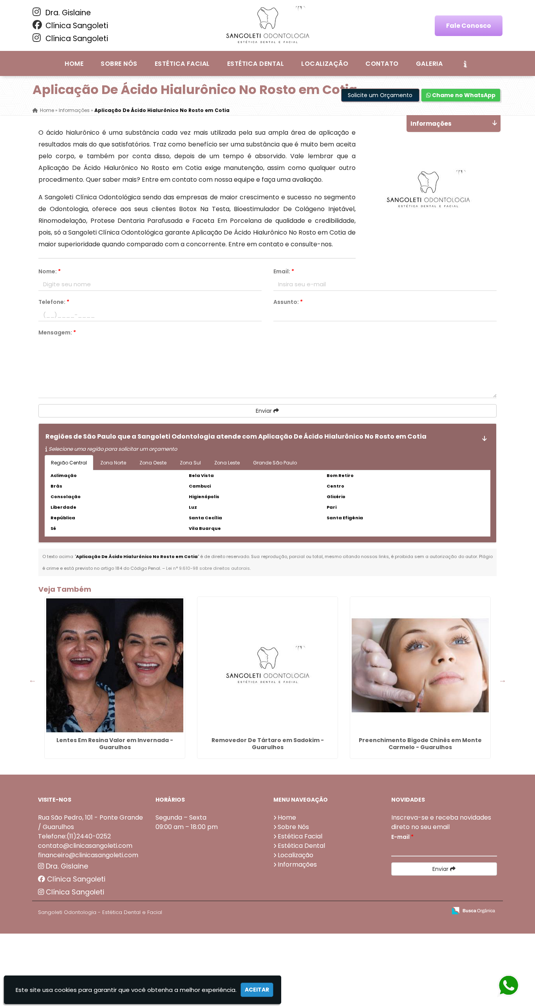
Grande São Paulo (275, 462)
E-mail (402, 837)
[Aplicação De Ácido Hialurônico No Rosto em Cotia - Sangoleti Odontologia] (267, 25)
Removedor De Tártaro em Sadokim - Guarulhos (267, 743)
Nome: (49, 271)
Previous (32, 680)
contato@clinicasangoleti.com (85, 845)
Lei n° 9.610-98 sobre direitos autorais (208, 568)
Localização (324, 63)
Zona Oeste (152, 462)
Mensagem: (57, 332)
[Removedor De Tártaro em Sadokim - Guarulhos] (267, 665)
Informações (297, 864)
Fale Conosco (468, 25)
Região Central (69, 462)
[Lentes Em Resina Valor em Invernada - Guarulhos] (115, 665)
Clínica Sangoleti (75, 25)
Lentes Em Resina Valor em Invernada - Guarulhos (114, 743)
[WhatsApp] (508, 985)
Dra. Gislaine (67, 12)
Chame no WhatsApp (463, 95)
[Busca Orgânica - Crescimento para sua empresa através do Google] (473, 909)
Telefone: (53, 302)
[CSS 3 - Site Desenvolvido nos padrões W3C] (410, 911)
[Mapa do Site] (362, 911)
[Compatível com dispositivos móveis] (437, 911)
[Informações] (465, 63)
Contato (381, 63)
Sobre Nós (119, 63)
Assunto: (288, 302)
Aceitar (257, 990)
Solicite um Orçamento (380, 95)
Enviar (264, 411)
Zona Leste (227, 462)
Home (74, 63)
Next (502, 680)
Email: (283, 271)
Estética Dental (255, 63)
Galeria (429, 63)
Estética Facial (182, 63)
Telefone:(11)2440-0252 (74, 836)
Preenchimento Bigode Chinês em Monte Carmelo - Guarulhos (420, 743)
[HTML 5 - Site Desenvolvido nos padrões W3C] (383, 911)
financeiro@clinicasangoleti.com (88, 855)
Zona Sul (190, 462)
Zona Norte (113, 462)
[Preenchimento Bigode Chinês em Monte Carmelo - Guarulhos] (420, 665)
